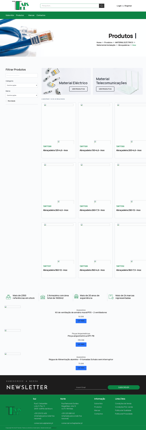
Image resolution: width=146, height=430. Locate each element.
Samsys (53, 428)
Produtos (108, 42)
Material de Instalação (106, 45)
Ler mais (81, 321)
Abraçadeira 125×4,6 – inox (55, 150)
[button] (21, 15)
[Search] (101, 6)
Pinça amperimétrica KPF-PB (81, 336)
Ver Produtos (78, 89)
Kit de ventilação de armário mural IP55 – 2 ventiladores (81, 312)
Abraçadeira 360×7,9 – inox (128, 270)
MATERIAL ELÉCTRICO (124, 42)
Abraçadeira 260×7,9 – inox (92, 210)
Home (99, 42)
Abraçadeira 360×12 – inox (55, 270)
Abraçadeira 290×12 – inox (128, 210)
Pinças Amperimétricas (81, 333)
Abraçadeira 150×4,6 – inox (92, 150)
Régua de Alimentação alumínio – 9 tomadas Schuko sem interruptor (81, 359)
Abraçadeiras (124, 45)
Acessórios (81, 310)
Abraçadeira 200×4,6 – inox (128, 150)
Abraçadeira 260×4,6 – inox (55, 210)
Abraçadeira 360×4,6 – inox (92, 270)
